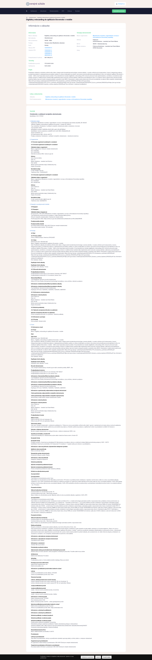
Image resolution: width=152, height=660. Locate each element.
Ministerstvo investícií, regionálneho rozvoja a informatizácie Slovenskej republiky (68, 99)
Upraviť (98, 657)
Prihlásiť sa (121, 4)
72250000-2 (48, 50)
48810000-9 (48, 55)
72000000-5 (48, 47)
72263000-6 (48, 52)
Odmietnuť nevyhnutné (87, 657)
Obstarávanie (32, 17)
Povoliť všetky (107, 657)
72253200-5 (48, 53)
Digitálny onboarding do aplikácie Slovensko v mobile (60, 97)
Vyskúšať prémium (119, 11)
